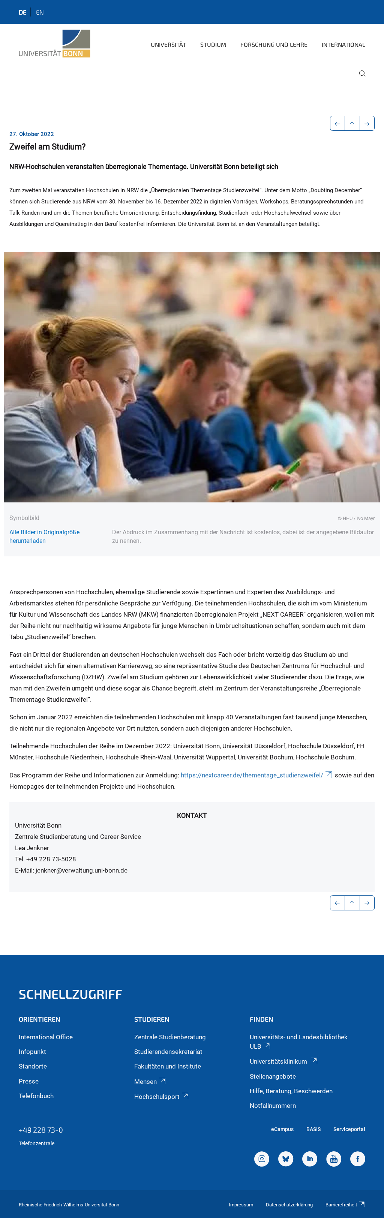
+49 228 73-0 (41, 1129)
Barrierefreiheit (341, 1205)
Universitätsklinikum (279, 1061)
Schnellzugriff (70, 993)
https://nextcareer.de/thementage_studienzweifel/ (252, 775)
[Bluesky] (285, 1160)
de (23, 12)
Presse (29, 1081)
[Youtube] (333, 1160)
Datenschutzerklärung (289, 1205)
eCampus (282, 1129)
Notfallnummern (273, 1105)
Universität (168, 44)
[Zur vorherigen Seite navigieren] (337, 123)
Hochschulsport (157, 1096)
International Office (46, 1037)
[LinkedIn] (309, 1160)
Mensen (145, 1081)
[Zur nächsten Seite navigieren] (367, 123)
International (343, 44)
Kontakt (192, 815)
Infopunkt (32, 1051)
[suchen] (359, 78)
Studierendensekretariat (168, 1051)
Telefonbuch (36, 1096)
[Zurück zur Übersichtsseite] (352, 123)
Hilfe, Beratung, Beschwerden (291, 1091)
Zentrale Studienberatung (170, 1037)
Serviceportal (349, 1129)
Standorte (33, 1066)
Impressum (241, 1205)
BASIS (313, 1129)
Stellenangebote (273, 1076)
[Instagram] (261, 1160)
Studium (213, 44)
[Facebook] (357, 1160)
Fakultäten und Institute (167, 1066)
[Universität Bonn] (54, 44)
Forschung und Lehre (274, 44)
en (40, 12)
